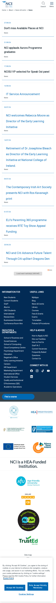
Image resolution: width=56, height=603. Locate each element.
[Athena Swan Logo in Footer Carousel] (42, 447)
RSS (50, 270)
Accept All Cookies (14, 587)
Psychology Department (14, 351)
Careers (7, 364)
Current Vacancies (39, 349)
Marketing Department (13, 370)
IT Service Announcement (23, 94)
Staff (6, 304)
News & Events (38, 304)
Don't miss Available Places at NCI (23, 28)
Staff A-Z (36, 345)
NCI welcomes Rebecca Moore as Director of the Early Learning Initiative (27, 121)
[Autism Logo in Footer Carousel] (28, 540)
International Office (12, 374)
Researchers (9, 317)
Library (35, 307)
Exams (35, 317)
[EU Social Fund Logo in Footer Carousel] (14, 447)
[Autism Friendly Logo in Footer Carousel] (28, 520)
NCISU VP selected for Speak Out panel (26, 71)
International (9, 314)
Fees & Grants (37, 314)
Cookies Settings (26, 594)
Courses (35, 310)
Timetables (36, 320)
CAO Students (10, 310)
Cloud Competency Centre (15, 348)
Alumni (7, 307)
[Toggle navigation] (51, 4)
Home (4, 10)
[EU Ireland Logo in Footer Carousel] (42, 429)
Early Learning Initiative (13, 361)
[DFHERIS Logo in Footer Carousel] (14, 429)
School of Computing (12, 344)
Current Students (11, 301)
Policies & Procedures (41, 323)
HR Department (10, 367)
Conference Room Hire (13, 323)
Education (8, 354)
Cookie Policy (8, 578)
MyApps (35, 297)
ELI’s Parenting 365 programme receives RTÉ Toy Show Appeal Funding (26, 225)
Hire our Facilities (39, 339)
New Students (9, 297)
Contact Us (36, 358)
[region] (26, 580)
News (6, 33)
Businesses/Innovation (13, 320)
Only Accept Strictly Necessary (38, 586)
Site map (28, 555)
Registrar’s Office (11, 357)
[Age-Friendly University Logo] (28, 481)
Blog (34, 301)
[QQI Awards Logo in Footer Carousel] (14, 412)
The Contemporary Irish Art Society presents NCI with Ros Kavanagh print (28, 192)
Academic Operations (13, 387)
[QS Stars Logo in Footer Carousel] (28, 499)
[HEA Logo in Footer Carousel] (42, 412)
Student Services (11, 377)
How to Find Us (38, 342)
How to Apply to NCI (40, 336)
